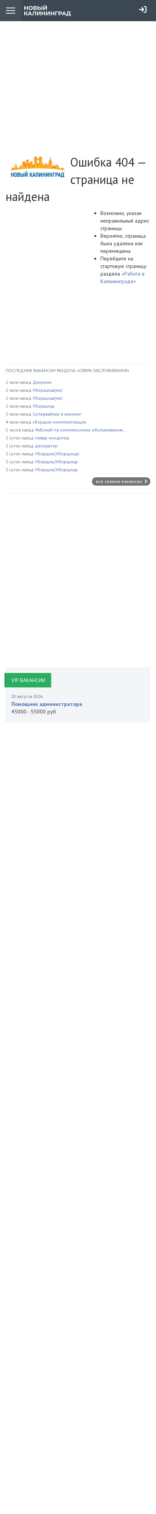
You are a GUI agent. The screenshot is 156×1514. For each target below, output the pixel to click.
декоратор (46, 446)
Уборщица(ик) (47, 390)
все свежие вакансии (119, 481)
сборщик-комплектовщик (59, 422)
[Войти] (142, 9)
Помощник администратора (46, 704)
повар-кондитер (52, 438)
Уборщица (44, 406)
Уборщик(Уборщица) (57, 453)
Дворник (42, 382)
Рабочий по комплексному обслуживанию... (81, 430)
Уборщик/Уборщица (56, 461)
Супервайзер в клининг (57, 414)
